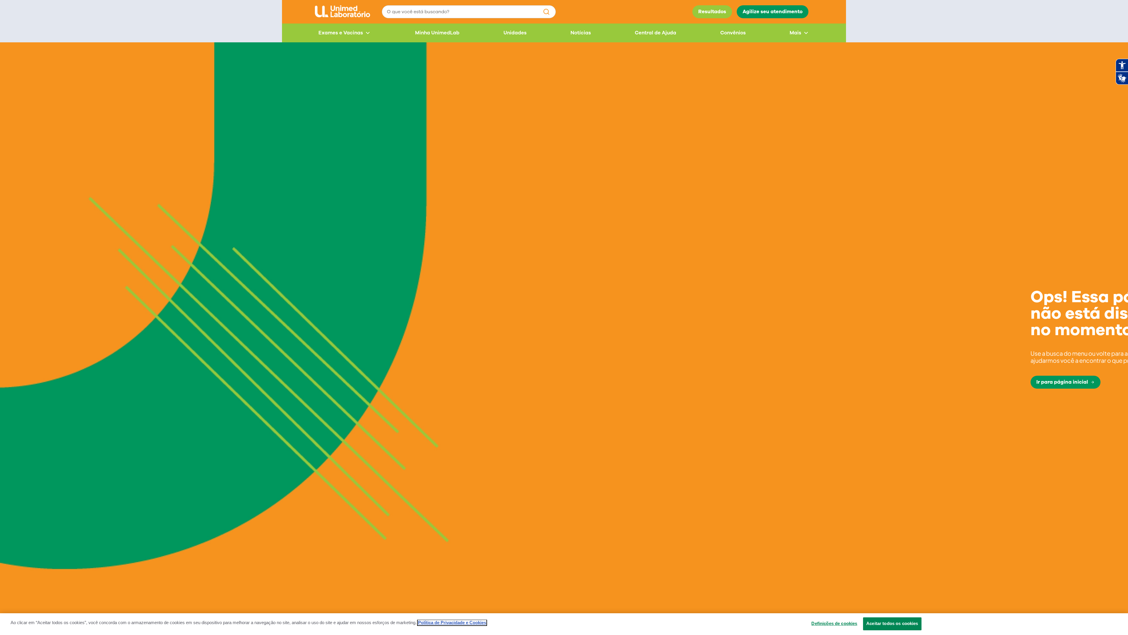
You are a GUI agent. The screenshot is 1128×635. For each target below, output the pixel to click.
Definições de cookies (834, 623)
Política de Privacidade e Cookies (452, 622)
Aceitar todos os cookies (892, 623)
